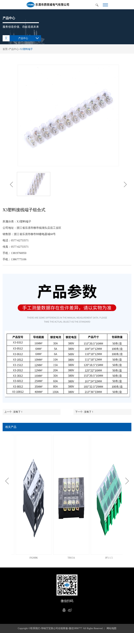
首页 (5, 49)
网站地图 (110, 628)
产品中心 (14, 49)
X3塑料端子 (26, 49)
